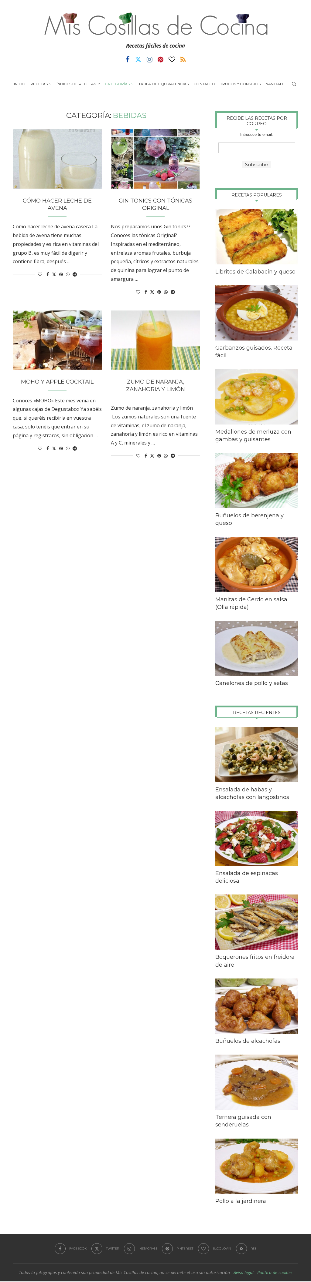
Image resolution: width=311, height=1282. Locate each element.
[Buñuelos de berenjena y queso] (256, 480)
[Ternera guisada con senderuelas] (256, 1082)
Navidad (274, 84)
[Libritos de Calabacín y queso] (256, 236)
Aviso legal (244, 1272)
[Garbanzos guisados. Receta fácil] (256, 313)
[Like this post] (40, 274)
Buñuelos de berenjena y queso (249, 519)
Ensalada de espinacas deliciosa (246, 877)
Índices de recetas (76, 84)
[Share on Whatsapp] (68, 274)
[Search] (294, 84)
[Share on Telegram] (75, 274)
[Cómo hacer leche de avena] (57, 159)
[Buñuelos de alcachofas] (256, 1006)
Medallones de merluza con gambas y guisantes (253, 435)
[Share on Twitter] (54, 274)
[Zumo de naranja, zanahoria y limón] (155, 340)
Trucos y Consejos (240, 84)
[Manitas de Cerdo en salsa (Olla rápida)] (256, 564)
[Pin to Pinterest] (61, 274)
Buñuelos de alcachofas (247, 1041)
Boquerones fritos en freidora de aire (255, 961)
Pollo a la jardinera (240, 1201)
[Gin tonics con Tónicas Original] (155, 159)
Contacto (204, 84)
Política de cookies (274, 1272)
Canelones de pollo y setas (251, 683)
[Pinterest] (160, 59)
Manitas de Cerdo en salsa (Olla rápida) (251, 603)
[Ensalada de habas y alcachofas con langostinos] (256, 754)
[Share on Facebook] (47, 274)
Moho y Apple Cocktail (57, 381)
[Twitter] (138, 59)
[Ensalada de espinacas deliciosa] (256, 838)
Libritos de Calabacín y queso (255, 271)
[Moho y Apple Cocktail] (57, 340)
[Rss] (183, 59)
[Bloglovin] (172, 59)
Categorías (117, 84)
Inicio (20, 84)
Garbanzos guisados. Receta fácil (253, 351)
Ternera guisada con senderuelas (243, 1121)
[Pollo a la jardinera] (256, 1166)
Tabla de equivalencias (163, 84)
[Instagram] (149, 59)
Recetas (39, 84)
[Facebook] (128, 59)
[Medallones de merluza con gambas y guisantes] (256, 397)
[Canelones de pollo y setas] (256, 648)
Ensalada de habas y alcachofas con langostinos (252, 793)
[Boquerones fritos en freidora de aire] (256, 922)
